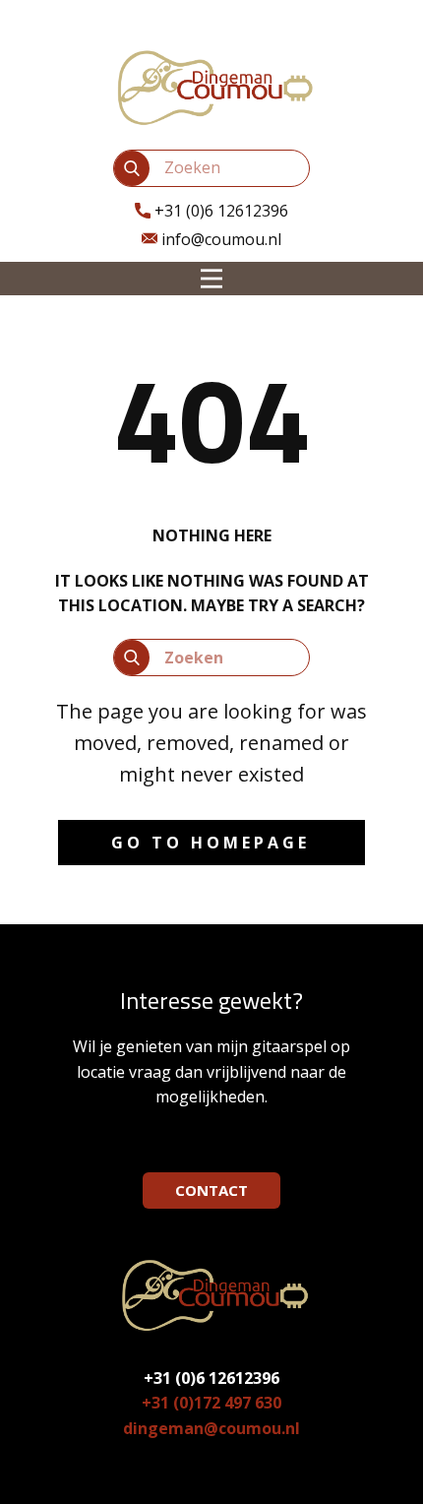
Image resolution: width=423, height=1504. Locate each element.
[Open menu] (211, 278)
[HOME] (211, 86)
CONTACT (211, 1190)
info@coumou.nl (219, 239)
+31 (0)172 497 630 (211, 1402)
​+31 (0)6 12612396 (219, 210)
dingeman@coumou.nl (211, 1428)
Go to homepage (210, 842)
